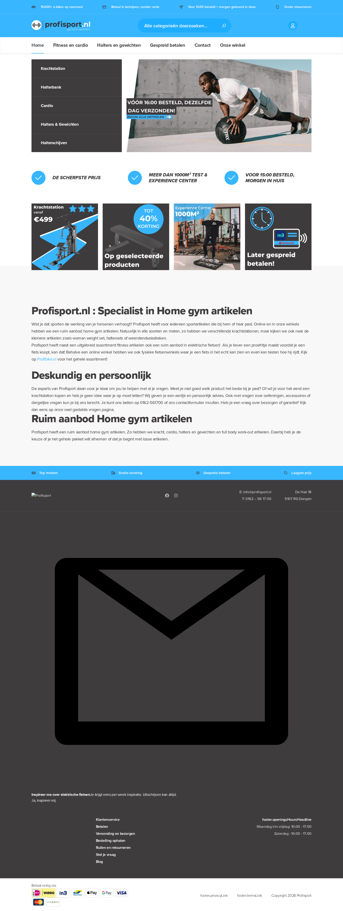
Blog (99, 861)
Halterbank (51, 87)
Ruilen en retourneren (113, 847)
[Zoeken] (223, 25)
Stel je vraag (106, 854)
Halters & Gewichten (59, 124)
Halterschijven (54, 143)
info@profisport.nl (257, 492)
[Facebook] (167, 495)
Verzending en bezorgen (115, 833)
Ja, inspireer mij (44, 800)
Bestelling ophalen (111, 840)
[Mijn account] (293, 25)
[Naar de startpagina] (61, 25)
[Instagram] (176, 495)
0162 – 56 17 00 (258, 498)
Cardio (47, 106)
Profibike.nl (46, 359)
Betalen (102, 826)
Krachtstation (53, 68)
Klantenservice (108, 819)
